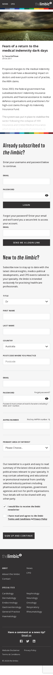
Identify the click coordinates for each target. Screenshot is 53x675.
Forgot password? (42, 392)
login (26, 205)
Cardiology (8, 593)
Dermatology (9, 597)
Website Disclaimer (11, 650)
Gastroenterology (11, 607)
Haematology (9, 616)
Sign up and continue (19, 535)
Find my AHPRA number (37, 419)
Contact (6, 578)
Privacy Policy (30, 650)
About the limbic (11, 574)
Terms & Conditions (11, 654)
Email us (26, 635)
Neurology (32, 597)
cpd (13, 4)
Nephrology (32, 593)
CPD (28, 572)
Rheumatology (34, 611)
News (29, 568)
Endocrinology (10, 602)
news (5, 4)
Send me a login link (26, 242)
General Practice (11, 611)
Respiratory (32, 607)
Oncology (31, 602)
